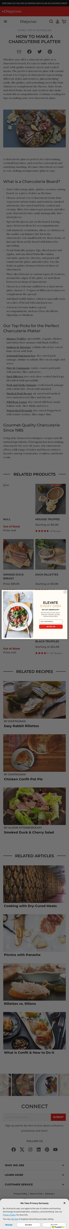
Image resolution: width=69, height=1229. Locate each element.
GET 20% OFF (51, 627)
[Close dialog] (65, 592)
